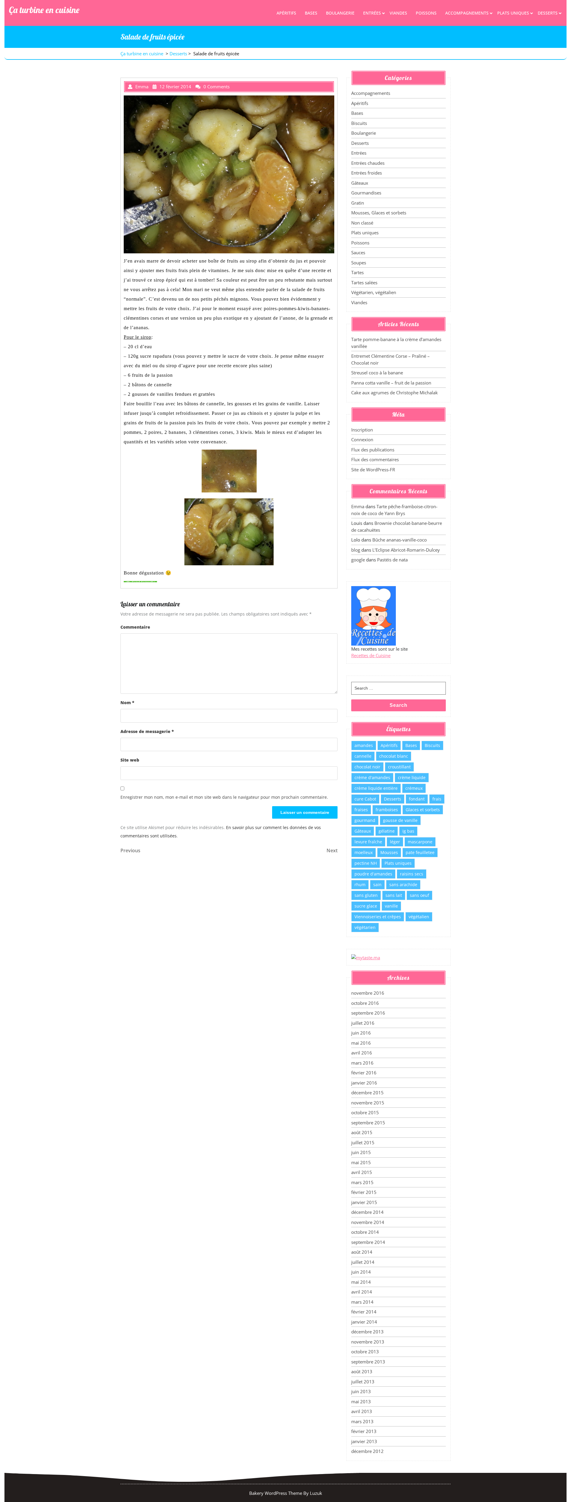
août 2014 (361, 1252)
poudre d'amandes (373, 874)
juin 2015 (361, 1152)
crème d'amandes (372, 777)
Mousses (389, 852)
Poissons (426, 13)
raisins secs (411, 874)
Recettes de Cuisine (370, 655)
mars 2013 (362, 1421)
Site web (129, 760)
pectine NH (365, 863)
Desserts (548, 13)
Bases (311, 13)
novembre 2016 (367, 993)
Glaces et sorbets (423, 809)
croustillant (399, 767)
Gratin (357, 203)
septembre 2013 (368, 1362)
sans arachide (403, 884)
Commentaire (135, 627)
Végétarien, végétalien (373, 292)
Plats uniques (513, 13)
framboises (387, 809)
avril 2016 (361, 1053)
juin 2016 (361, 1033)
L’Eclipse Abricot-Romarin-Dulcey (406, 550)
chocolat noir (367, 767)
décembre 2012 (367, 1451)
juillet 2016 (362, 1023)
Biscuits (359, 123)
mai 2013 (361, 1401)
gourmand (364, 820)
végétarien (365, 927)
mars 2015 (362, 1182)
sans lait (393, 895)
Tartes (357, 272)
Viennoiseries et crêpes (377, 916)
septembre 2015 (368, 1123)
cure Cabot (365, 799)
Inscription (362, 430)
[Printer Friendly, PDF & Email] (140, 581)
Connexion (362, 439)
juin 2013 (361, 1391)
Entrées (372, 13)
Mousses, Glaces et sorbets (378, 213)
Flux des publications (372, 450)
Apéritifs (286, 13)
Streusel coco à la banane (377, 373)
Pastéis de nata (392, 560)
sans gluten (366, 895)
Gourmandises (366, 193)
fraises (361, 809)
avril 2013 (361, 1411)
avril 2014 (361, 1292)
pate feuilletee (420, 852)
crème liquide (412, 777)
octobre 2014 (365, 1232)
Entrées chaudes (368, 163)
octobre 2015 (365, 1112)
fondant (417, 799)
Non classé (362, 223)
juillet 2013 (362, 1382)
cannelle (362, 756)
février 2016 (364, 1073)
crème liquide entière (376, 788)
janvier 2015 (364, 1202)
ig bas (408, 831)
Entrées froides (366, 173)
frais (436, 799)
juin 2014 (361, 1272)
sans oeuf (419, 895)
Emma (357, 506)
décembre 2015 (367, 1092)
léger (395, 842)
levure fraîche (368, 842)
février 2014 (364, 1312)
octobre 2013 (365, 1352)
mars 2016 (362, 1063)
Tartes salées (364, 282)
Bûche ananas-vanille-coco (399, 540)
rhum (359, 884)
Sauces (358, 252)
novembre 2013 (367, 1342)
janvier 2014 (364, 1322)
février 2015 (364, 1192)
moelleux (363, 852)
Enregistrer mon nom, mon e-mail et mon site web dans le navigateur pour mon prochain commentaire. (224, 797)
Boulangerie (340, 13)
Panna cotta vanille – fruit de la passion (391, 383)
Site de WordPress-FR (373, 470)
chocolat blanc (393, 756)
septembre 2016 (368, 1013)
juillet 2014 (362, 1262)
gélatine (387, 831)
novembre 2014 (367, 1222)
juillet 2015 (362, 1142)
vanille (391, 906)
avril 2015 (361, 1172)
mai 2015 (361, 1162)
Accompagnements (467, 13)
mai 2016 (361, 1043)
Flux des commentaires (375, 459)
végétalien (419, 916)
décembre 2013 (367, 1332)
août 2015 (361, 1132)
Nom (127, 702)
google (358, 560)
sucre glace (365, 906)
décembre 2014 (367, 1212)
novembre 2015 (367, 1103)
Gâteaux (359, 183)
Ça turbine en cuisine (44, 9)
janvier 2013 (364, 1441)
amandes (363, 745)
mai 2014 (361, 1282)
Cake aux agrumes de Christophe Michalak (394, 392)
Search (398, 705)
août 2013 (361, 1371)
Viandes (398, 13)
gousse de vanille (400, 820)
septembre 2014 (368, 1242)
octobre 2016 (365, 1003)
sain (377, 884)
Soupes (358, 263)
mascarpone (420, 842)
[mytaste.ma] (365, 957)
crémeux (414, 788)
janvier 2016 (364, 1083)
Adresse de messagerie (147, 731)
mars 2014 (362, 1302)
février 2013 (364, 1431)
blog (355, 550)
